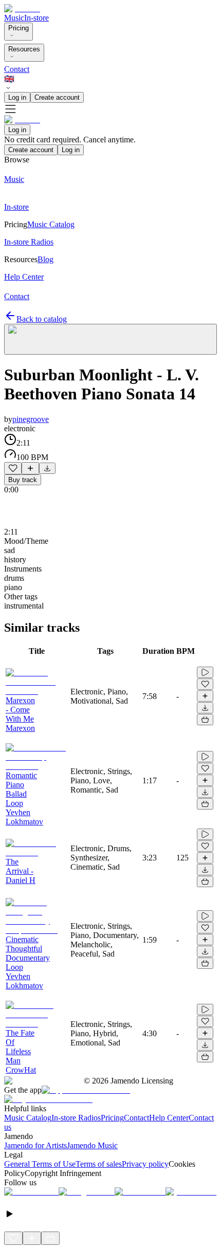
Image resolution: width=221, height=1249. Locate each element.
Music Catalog (27, 1117)
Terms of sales (99, 1164)
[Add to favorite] (13, 468)
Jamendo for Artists (35, 1145)
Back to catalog (41, 319)
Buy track (22, 480)
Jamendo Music (92, 1145)
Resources (24, 49)
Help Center (169, 1117)
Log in (17, 97)
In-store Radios (76, 1117)
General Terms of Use (40, 1164)
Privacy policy (145, 1164)
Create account (57, 97)
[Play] (110, 339)
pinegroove (30, 419)
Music (14, 17)
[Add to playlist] (30, 468)
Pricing (18, 28)
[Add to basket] (205, 719)
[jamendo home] (22, 8)
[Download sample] (47, 468)
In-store (36, 17)
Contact (16, 69)
